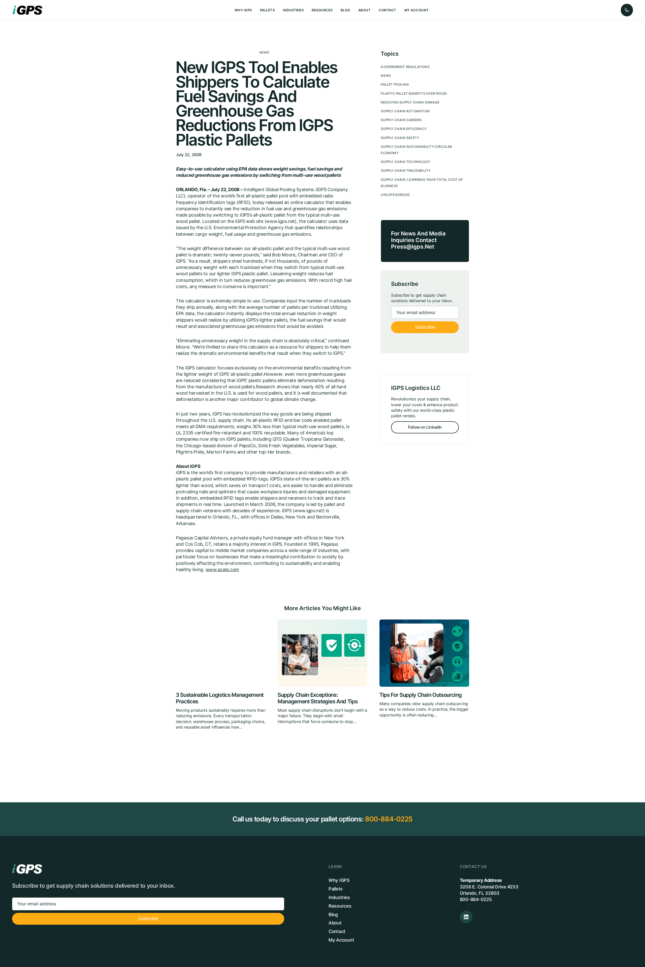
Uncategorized (395, 195)
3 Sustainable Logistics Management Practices (220, 698)
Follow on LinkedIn (425, 427)
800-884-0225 (388, 819)
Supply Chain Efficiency (404, 129)
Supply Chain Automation (405, 111)
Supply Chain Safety (400, 138)
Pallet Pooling (395, 84)
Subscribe (425, 327)
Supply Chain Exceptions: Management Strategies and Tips (318, 698)
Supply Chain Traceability (406, 170)
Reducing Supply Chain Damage (410, 102)
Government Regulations (405, 67)
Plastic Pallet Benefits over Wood (414, 93)
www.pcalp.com (222, 569)
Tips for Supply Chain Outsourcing (420, 695)
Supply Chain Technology (405, 162)
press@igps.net (412, 246)
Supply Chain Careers (401, 120)
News (264, 52)
